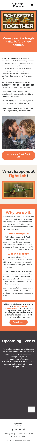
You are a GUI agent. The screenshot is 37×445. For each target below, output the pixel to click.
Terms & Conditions (18, 436)
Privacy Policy (9, 434)
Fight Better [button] (18, 322)
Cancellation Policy (25, 434)
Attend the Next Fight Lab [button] (18, 155)
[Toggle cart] (31, 5)
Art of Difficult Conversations (15, 307)
